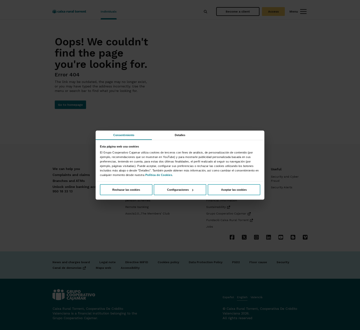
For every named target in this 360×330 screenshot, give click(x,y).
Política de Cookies (158, 174)
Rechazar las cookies (126, 189)
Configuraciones (178, 189)
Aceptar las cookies (234, 189)
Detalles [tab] (180, 134)
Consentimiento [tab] (123, 134)
